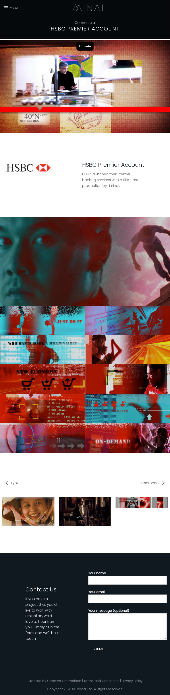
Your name (97, 573)
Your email (96, 592)
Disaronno (150, 482)
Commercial (85, 22)
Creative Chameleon (64, 681)
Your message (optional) (108, 610)
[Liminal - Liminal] (85, 7)
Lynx (14, 482)
